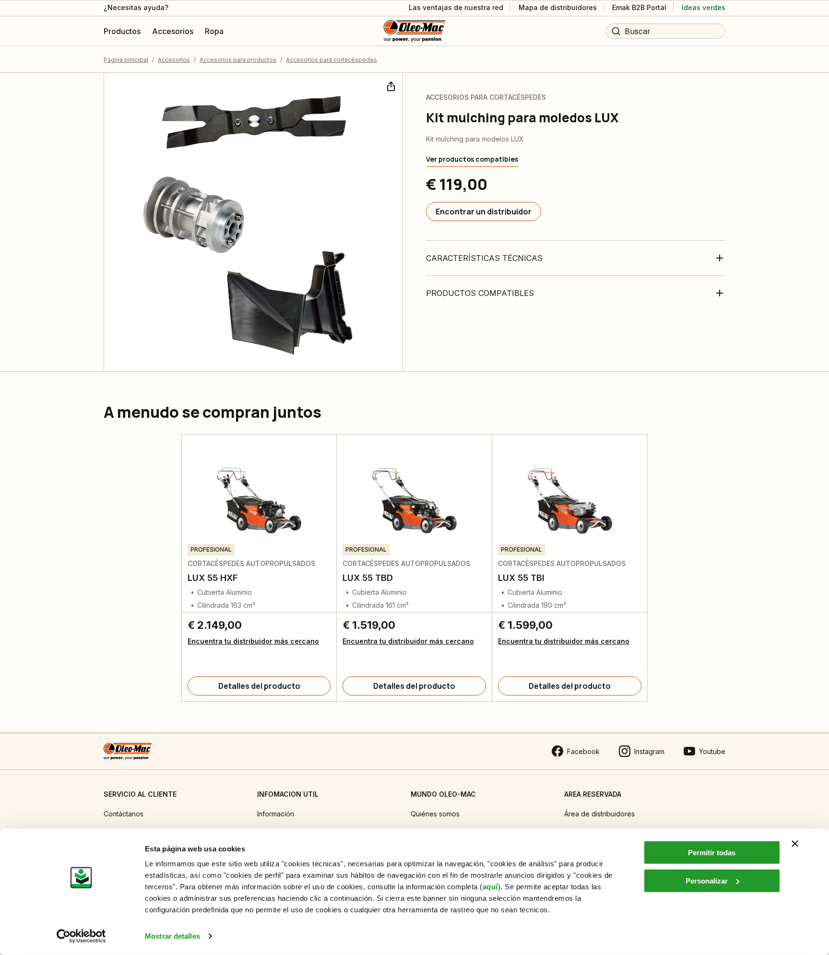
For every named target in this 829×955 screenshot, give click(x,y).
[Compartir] (390, 85)
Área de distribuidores (599, 814)
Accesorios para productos (238, 59)
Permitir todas (711, 853)
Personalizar (707, 880)
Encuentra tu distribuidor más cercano (253, 641)
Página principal (126, 59)
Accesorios (174, 59)
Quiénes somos (435, 814)
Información (275, 814)
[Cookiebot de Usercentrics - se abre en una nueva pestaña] (81, 936)
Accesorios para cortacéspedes (331, 59)
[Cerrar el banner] (795, 843)
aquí (490, 887)
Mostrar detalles (172, 936)
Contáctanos (123, 814)
